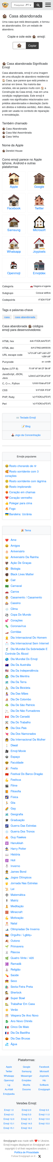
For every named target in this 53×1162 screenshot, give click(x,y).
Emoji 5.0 (26, 1114)
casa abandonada (25, 317)
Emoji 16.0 (26, 1128)
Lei (9, 889)
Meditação (14, 906)
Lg (9, 1084)
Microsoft (39, 230)
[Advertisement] (26, 54)
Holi (10, 860)
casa (7, 317)
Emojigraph (44, 1089)
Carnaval (13, 586)
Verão (11, 1009)
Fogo (10, 508)
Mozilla (26, 1084)
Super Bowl (15, 998)
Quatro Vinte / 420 (19, 958)
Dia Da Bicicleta (17, 688)
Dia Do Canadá (17, 716)
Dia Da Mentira (17, 676)
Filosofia (13, 791)
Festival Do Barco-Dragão (24, 774)
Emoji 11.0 (44, 1114)
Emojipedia (9, 1093)
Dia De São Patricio (20, 705)
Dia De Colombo (18, 699)
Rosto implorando (18, 486)
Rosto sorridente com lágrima (25, 481)
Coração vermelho (18, 497)
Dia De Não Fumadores (22, 711)
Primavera (14, 946)
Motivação (14, 918)
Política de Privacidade (26, 1152)
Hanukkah (14, 843)
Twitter (39, 208)
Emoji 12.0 (9, 1119)
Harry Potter (15, 848)
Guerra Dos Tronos (20, 831)
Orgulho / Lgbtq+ (18, 935)
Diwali (11, 745)
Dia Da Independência (21, 670)
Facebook (13, 208)
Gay (10, 808)
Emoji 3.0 (44, 1110)
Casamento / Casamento (23, 597)
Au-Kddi (9, 1089)
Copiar (32, 45)
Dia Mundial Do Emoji (21, 659)
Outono (12, 941)
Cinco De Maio (17, 1027)
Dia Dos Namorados (20, 734)
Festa (11, 768)
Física (11, 797)
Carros (12, 591)
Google (39, 186)
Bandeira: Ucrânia (18, 514)
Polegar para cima (18, 503)
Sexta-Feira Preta (19, 986)
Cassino (13, 603)
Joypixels (39, 251)
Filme (11, 785)
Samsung (13, 230)
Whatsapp (14, 251)
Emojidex (39, 273)
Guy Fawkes (15, 837)
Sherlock (13, 992)
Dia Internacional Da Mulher (25, 739)
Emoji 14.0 (26, 1123)
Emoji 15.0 (44, 1123)
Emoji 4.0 (9, 1114)
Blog (26, 426)
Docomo (26, 1089)
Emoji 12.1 (26, 1119)
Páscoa (12, 952)
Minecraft (13, 912)
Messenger (26, 1075)
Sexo (11, 981)
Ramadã (13, 963)
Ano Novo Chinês (18, 1021)
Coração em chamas (20, 492)
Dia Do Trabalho (18, 722)
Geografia (14, 814)
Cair (10, 580)
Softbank (44, 1084)
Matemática (15, 895)
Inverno (12, 866)
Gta (10, 802)
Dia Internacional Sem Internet (27, 643)
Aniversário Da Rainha (22, 557)
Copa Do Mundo (18, 614)
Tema (26, 530)
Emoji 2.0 (26, 1110)
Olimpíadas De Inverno (22, 929)
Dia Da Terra (15, 682)
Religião (12, 969)
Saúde (12, 975)
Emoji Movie (15, 751)
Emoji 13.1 (9, 1123)
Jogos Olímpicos (18, 877)
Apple (14, 186)
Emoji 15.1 (9, 1128)
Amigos (12, 545)
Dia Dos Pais (16, 728)
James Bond (15, 871)
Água (11, 1044)
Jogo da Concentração (26, 435)
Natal (11, 923)
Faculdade (14, 762)
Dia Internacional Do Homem (26, 637)
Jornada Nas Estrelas (21, 883)
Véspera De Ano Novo (21, 1015)
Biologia (12, 568)
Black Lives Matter (19, 574)
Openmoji (13, 273)
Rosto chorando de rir (20, 466)
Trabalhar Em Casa (20, 1004)
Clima (11, 609)
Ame (10, 540)
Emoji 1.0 (9, 1110)
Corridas (13, 632)
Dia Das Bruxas (17, 1038)
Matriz (11, 900)
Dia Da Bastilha (17, 1032)
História (12, 854)
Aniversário (15, 551)
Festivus (13, 779)
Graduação (15, 820)
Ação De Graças (18, 563)
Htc (44, 1080)
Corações (14, 620)
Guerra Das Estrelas (20, 825)
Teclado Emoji (26, 417)
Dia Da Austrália (18, 665)
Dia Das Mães (16, 693)
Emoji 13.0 (44, 1119)
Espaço (12, 757)
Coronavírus (15, 626)
